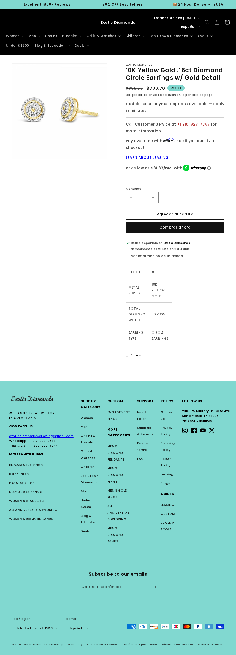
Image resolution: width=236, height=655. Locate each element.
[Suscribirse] (154, 587)
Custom (115, 401)
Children (88, 467)
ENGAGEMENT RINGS (26, 465)
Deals (85, 531)
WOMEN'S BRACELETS (26, 501)
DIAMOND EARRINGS (25, 492)
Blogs (165, 483)
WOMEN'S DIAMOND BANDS (31, 519)
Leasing (167, 474)
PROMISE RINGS (22, 483)
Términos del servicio (177, 644)
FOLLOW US (192, 401)
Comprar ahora (175, 227)
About (86, 491)
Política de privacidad (140, 644)
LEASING (167, 505)
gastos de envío (144, 95)
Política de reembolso (103, 644)
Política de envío (210, 644)
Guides (167, 494)
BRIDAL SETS (19, 474)
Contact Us (21, 426)
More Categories (118, 432)
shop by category (90, 404)
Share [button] (135, 355)
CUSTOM (168, 514)
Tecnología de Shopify (66, 644)
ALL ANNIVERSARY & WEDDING (33, 510)
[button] (14, 36)
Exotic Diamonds (36, 644)
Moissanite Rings (26, 454)
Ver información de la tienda (157, 256)
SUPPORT (145, 401)
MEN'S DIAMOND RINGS (115, 475)
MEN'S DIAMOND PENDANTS (115, 453)
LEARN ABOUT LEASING (147, 157)
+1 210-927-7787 (194, 124)
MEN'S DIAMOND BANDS (115, 535)
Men (84, 427)
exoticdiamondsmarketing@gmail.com (41, 436)
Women (87, 418)
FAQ (140, 459)
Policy (167, 401)
